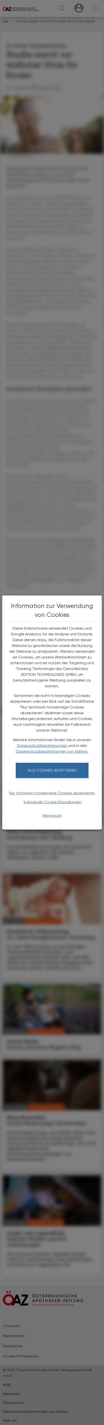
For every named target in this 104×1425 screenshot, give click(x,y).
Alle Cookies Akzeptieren (52, 770)
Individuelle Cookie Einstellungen (53, 802)
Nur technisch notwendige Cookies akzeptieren (52, 793)
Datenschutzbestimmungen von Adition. (52, 751)
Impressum (52, 815)
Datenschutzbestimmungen (42, 745)
